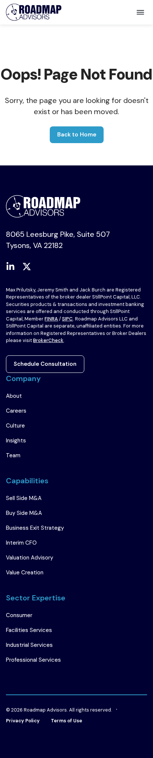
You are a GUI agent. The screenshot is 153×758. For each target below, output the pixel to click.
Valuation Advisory (29, 557)
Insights (16, 440)
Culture (15, 425)
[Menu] (140, 12)
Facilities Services (29, 630)
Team (13, 455)
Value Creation (24, 572)
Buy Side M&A (24, 513)
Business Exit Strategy (35, 528)
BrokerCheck (48, 340)
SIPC (67, 319)
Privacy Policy (23, 720)
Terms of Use (66, 720)
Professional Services (33, 660)
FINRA (51, 319)
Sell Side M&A (24, 498)
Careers (16, 411)
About (14, 396)
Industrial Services (29, 645)
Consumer (19, 615)
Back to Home (76, 134)
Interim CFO (21, 542)
